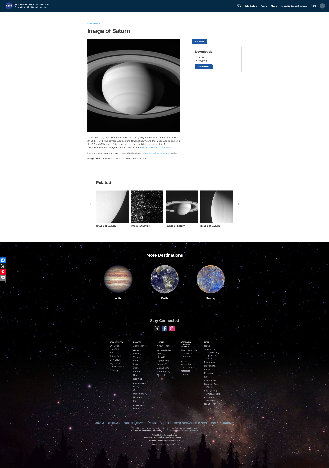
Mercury (211, 298)
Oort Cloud (115, 360)
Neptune (137, 379)
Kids (206, 377)
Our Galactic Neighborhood (32, 8)
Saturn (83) (162, 364)
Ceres (136, 390)
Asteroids (185, 371)
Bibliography (114, 423)
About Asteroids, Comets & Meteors (189, 353)
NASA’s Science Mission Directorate (182, 431)
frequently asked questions (156, 153)
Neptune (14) (163, 372)
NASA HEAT (210, 404)
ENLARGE (199, 42)
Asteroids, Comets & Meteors (186, 344)
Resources (209, 362)
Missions (208, 373)
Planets (137, 342)
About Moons (163, 346)
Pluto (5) (161, 375)
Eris (135, 401)
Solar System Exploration (32, 4)
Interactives (210, 380)
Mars (135, 364)
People (207, 370)
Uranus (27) (163, 368)
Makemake (138, 394)
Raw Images (93, 23)
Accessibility (228, 423)
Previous (90, 204)
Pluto (135, 387)
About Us (99, 423)
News (207, 346)
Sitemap (214, 423)
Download (203, 67)
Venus (136, 357)
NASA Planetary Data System (157, 147)
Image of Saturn (106, 226)
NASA (10, 6)
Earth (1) (161, 353)
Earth (164, 298)
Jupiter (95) (163, 361)
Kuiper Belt (115, 356)
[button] (313, 6)
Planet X (137, 409)
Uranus (136, 375)
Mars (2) (161, 357)
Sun (111, 353)
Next (239, 204)
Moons (160, 342)
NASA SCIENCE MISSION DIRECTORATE (176, 423)
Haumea (137, 397)
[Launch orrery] (238, 6)
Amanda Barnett (170, 435)
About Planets (140, 346)
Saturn (136, 372)
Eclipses (114, 370)
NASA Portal (201, 423)
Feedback (128, 423)
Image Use (151, 423)
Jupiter (118, 298)
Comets (184, 375)
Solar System (116, 342)
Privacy (140, 423)
